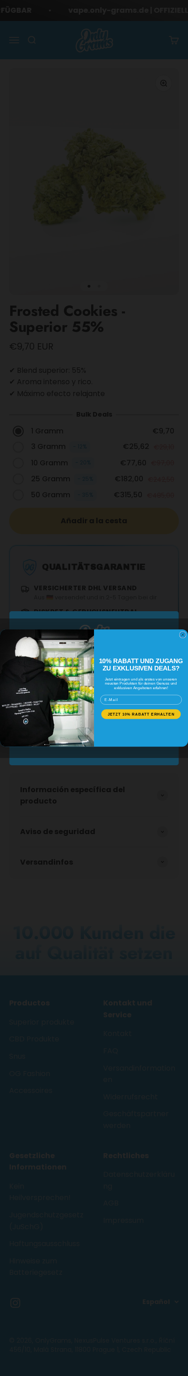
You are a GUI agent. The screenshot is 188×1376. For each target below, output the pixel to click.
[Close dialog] (183, 635)
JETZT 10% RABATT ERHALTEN (141, 714)
